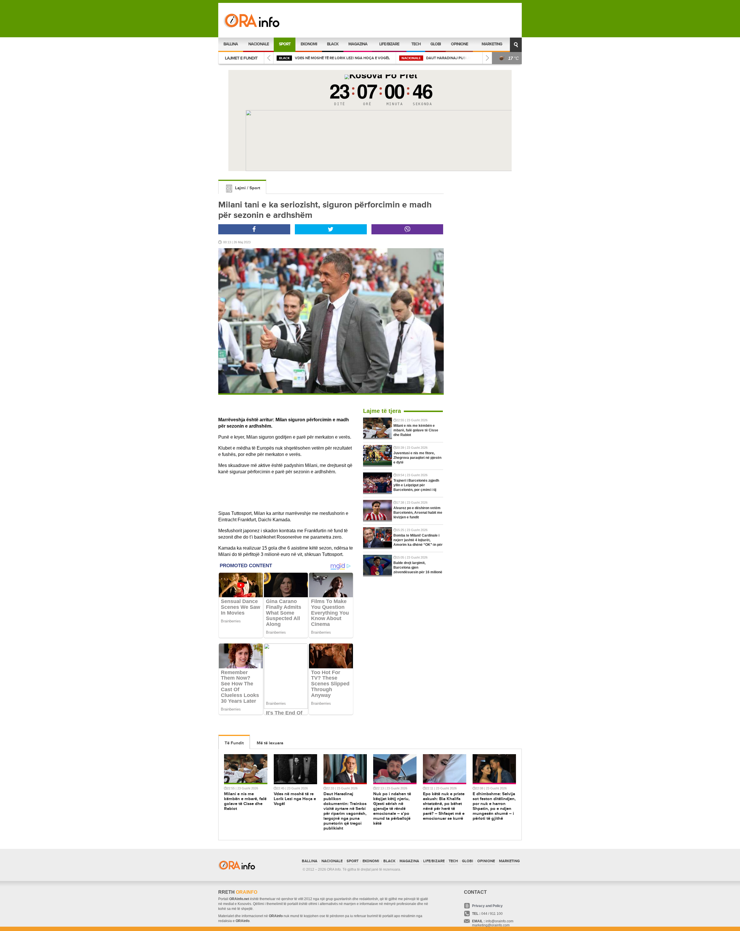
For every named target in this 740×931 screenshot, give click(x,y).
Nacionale (258, 44)
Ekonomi (309, 44)
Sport (285, 44)
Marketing (492, 44)
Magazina (357, 44)
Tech (416, 44)
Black (332, 44)
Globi (435, 44)
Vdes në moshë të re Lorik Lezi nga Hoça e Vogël (342, 58)
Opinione (459, 44)
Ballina (230, 44)
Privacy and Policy (487, 906)
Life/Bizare (389, 44)
